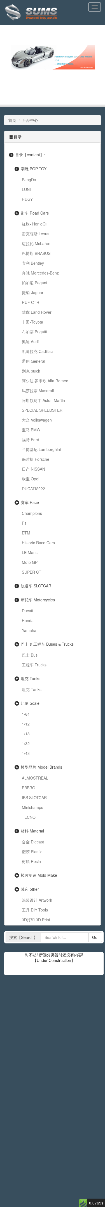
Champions (32, 513)
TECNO (29, 817)
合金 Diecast (33, 842)
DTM (26, 533)
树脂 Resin (31, 861)
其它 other (30, 889)
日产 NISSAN (33, 469)
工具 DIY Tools (35, 910)
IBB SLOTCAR (34, 797)
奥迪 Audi (30, 341)
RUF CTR (30, 302)
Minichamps (32, 807)
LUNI (26, 189)
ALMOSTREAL (35, 778)
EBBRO (28, 787)
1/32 (26, 743)
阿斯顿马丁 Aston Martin (43, 400)
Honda (28, 620)
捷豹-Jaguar (32, 292)
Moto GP (30, 562)
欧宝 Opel (30, 479)
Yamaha (29, 630)
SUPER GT (31, 572)
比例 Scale (30, 703)
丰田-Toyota (32, 322)
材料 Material (32, 831)
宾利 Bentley (33, 263)
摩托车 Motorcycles (38, 600)
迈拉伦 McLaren (36, 243)
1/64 (26, 714)
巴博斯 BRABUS (36, 253)
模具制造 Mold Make (39, 875)
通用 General (33, 361)
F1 (24, 523)
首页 (12, 120)
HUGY (27, 199)
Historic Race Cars (38, 542)
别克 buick (31, 371)
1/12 (26, 724)
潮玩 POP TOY (33, 168)
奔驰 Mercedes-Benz (40, 273)
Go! (95, 937)
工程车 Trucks (34, 665)
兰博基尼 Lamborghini (41, 449)
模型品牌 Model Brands (41, 767)
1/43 (26, 753)
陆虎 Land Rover (37, 312)
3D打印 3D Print (36, 919)
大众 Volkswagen (37, 420)
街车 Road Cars (35, 213)
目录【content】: (30, 154)
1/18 (26, 733)
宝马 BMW (31, 429)
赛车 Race (30, 502)
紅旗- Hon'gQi (34, 224)
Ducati (27, 610)
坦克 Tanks (30, 678)
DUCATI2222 (33, 488)
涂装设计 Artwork (37, 900)
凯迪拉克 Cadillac (37, 351)
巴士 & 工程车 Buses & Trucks (47, 644)
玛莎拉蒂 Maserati (38, 390)
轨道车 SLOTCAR (36, 586)
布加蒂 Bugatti (34, 331)
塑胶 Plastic (32, 851)
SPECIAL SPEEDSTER (42, 410)
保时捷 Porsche (35, 459)
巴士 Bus (30, 655)
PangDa (29, 179)
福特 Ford (30, 439)
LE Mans (30, 552)
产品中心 (30, 120)
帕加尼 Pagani (34, 282)
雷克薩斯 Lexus (35, 233)
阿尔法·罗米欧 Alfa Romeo (45, 380)
